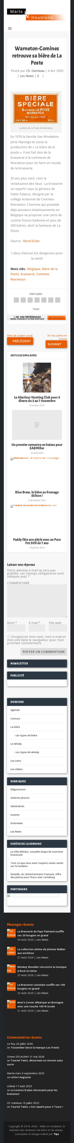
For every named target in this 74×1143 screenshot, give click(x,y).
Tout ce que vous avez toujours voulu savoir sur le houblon (37, 864)
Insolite (14, 814)
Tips (56, 1134)
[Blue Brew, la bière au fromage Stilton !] (37, 472)
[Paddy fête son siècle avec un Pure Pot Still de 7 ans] (37, 520)
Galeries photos (19, 797)
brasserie (28, 274)
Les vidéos (16, 769)
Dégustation (18, 789)
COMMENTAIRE (18, 583)
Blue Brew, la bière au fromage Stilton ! (37, 494)
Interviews (16, 823)
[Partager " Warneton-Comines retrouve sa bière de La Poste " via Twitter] (23, 300)
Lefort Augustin (21, 1077)
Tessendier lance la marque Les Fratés (35, 1047)
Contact (15, 718)
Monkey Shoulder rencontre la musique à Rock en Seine (42, 968)
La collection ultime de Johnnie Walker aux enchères (41, 951)
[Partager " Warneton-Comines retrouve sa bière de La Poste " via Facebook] (16, 300)
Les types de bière (26, 735)
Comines (42, 274)
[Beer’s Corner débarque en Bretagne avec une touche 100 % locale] (11, 1004)
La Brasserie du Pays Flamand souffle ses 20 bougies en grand (40, 933)
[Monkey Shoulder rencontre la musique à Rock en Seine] (11, 968)
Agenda (15, 710)
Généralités (17, 806)
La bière (15, 727)
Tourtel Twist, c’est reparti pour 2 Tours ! (37, 1106)
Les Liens (15, 760)
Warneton (17, 279)
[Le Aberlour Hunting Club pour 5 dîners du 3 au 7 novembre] (37, 377)
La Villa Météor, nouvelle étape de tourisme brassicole (36, 853)
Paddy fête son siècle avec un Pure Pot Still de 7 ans (37, 541)
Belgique (33, 269)
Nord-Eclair (31, 241)
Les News (27, 76)
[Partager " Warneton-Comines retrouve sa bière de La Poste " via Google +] (30, 300)
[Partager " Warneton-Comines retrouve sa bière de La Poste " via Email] (50, 300)
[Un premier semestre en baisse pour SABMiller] (37, 425)
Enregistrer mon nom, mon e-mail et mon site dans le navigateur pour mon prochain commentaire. (36, 640)
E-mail (34, 623)
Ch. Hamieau (35, 71)
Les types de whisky (27, 752)
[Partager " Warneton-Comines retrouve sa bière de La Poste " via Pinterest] (37, 300)
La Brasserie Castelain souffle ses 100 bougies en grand (41, 986)
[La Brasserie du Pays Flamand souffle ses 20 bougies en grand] (11, 933)
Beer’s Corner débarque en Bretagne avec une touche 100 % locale (40, 1004)
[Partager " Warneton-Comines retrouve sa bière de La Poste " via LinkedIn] (43, 300)
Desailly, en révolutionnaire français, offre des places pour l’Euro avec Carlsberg (35, 876)
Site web (55, 623)
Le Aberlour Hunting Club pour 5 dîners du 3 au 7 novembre (37, 399)
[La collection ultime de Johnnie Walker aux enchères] (11, 951)
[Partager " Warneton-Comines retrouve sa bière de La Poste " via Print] (57, 300)
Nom (12, 623)
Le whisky (16, 743)
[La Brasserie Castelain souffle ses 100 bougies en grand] (11, 986)
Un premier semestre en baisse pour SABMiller (37, 446)
